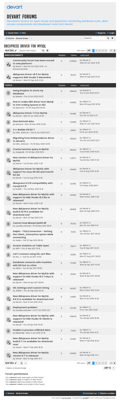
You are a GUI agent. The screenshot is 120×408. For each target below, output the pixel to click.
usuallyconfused (23, 226)
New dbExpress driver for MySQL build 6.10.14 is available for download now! (31, 211)
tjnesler (19, 96)
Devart (18, 66)
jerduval (19, 124)
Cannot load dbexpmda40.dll (29, 223)
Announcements (20, 69)
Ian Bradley (66, 398)
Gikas (18, 268)
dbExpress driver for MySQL (25, 46)
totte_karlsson (22, 132)
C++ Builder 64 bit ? (24, 129)
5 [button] (106, 50)
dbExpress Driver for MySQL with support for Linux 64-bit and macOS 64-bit (33, 171)
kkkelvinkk (20, 333)
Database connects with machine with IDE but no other (32, 264)
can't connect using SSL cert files (31, 253)
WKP (17, 248)
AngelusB (20, 152)
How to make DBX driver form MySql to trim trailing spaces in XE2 (33, 103)
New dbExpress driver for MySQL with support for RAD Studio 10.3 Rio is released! (33, 197)
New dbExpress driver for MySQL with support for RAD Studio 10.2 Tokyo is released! (33, 276)
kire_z (18, 257)
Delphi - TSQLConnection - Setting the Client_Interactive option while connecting (33, 234)
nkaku (18, 240)
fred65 (19, 189)
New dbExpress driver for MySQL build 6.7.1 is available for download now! (33, 341)
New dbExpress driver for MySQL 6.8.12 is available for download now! (33, 298)
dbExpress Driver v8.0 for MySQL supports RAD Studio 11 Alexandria (32, 76)
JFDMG (19, 290)
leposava (20, 107)
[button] (89, 50)
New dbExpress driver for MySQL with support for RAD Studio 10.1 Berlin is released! (33, 318)
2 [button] (96, 50)
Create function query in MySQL (31, 149)
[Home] (15, 7)
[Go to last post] (90, 60)
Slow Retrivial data (23, 121)
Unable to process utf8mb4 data (31, 330)
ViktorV (86, 101)
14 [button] (111, 50)
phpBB (85, 398)
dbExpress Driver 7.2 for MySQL (30, 113)
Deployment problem (25, 307)
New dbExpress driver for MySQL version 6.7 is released (31, 354)
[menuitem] (22, 33)
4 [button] (102, 50)
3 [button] (99, 50)
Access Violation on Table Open (31, 245)
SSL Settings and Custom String (31, 287)
